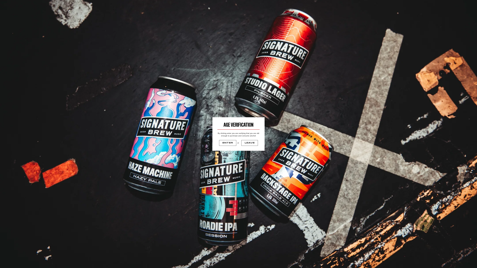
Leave (250, 143)
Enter (227, 143)
